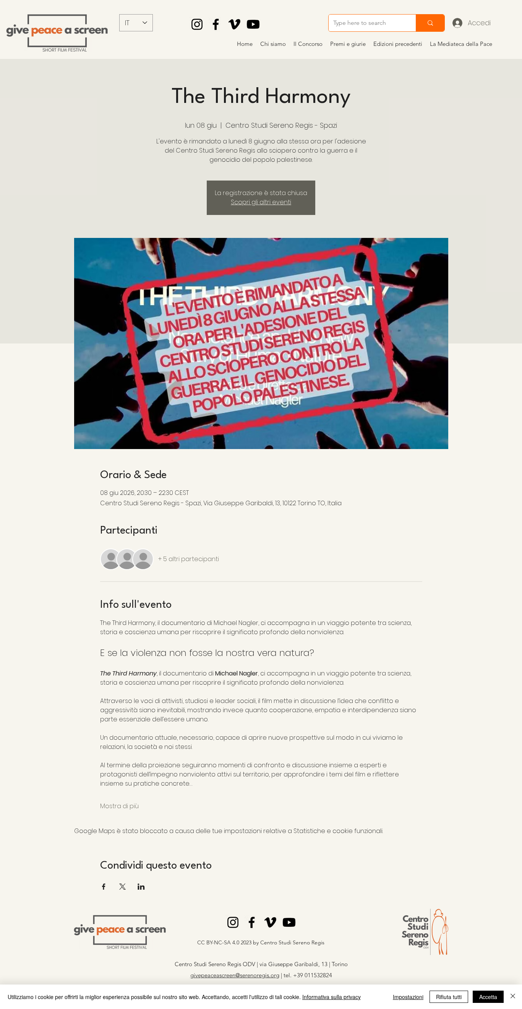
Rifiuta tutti (449, 997)
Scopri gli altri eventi (261, 202)
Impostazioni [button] (408, 997)
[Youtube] (253, 24)
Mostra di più (119, 806)
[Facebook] (215, 24)
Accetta (488, 997)
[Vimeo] (234, 24)
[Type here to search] (430, 23)
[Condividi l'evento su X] (122, 887)
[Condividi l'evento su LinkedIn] (141, 887)
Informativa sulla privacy (331, 997)
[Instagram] (197, 24)
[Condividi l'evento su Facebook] (103, 887)
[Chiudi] (512, 997)
